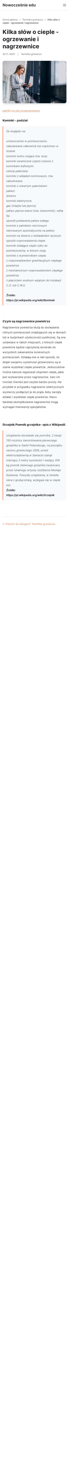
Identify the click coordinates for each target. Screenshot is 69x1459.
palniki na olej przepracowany (21, 110)
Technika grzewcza (32, 19)
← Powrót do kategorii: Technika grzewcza (29, 524)
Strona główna (10, 19)
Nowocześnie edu (19, 5)
